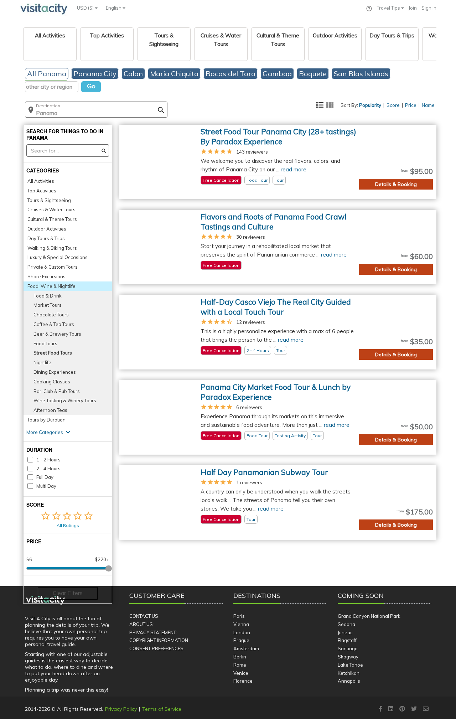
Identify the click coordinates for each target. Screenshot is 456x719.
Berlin (239, 656)
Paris (239, 616)
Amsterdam (246, 648)
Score (393, 105)
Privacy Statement (152, 632)
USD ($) (86, 8)
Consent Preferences (156, 648)
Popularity (370, 105)
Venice (240, 673)
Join (413, 8)
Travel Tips (389, 8)
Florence (243, 681)
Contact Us (143, 616)
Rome (239, 665)
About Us (141, 624)
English (114, 8)
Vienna (241, 624)
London (241, 632)
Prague (241, 640)
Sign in (428, 8)
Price (410, 105)
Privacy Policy (121, 709)
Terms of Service (161, 709)
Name (428, 105)
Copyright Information (158, 640)
